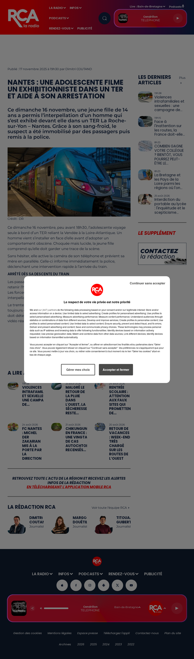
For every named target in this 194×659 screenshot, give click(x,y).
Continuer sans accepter (147, 283)
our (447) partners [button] (47, 309)
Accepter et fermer (116, 369)
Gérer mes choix (78, 369)
